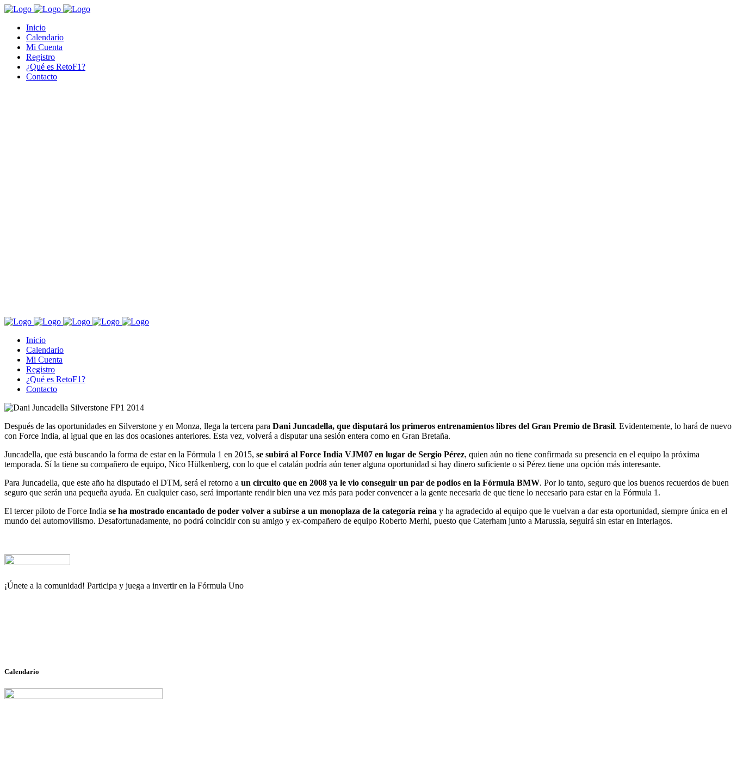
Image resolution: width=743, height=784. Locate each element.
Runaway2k (56, 638)
